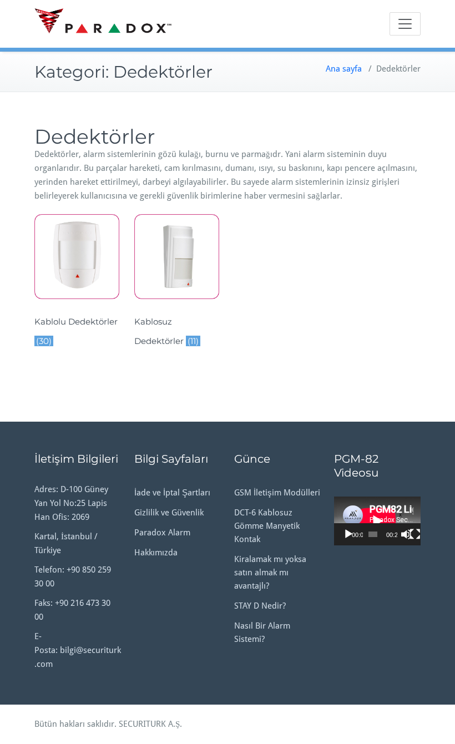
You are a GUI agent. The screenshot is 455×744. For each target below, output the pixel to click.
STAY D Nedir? (260, 606)
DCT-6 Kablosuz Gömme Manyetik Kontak (267, 526)
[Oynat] (348, 534)
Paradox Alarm (162, 533)
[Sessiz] (406, 534)
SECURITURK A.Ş (149, 724)
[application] (377, 521)
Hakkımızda (156, 553)
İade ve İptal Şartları (172, 493)
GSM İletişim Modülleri (277, 493)
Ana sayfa (344, 69)
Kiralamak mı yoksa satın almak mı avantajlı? (270, 572)
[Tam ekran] (415, 534)
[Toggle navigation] (405, 24)
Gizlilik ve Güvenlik (169, 513)
